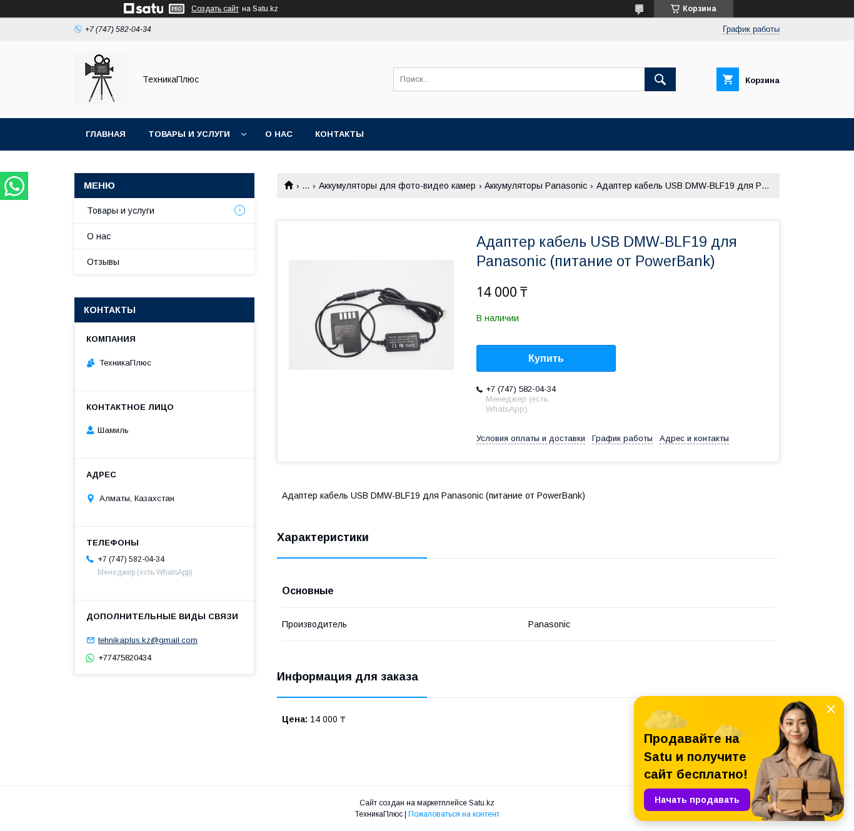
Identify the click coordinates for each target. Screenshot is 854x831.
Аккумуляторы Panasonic (536, 186)
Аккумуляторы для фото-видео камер (397, 186)
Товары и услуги (189, 134)
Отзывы (103, 262)
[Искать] (660, 79)
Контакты (339, 134)
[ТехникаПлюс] (101, 102)
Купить (546, 358)
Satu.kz (482, 803)
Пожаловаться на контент (454, 814)
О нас (279, 134)
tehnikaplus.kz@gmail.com (148, 640)
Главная (106, 134)
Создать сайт (215, 8)
